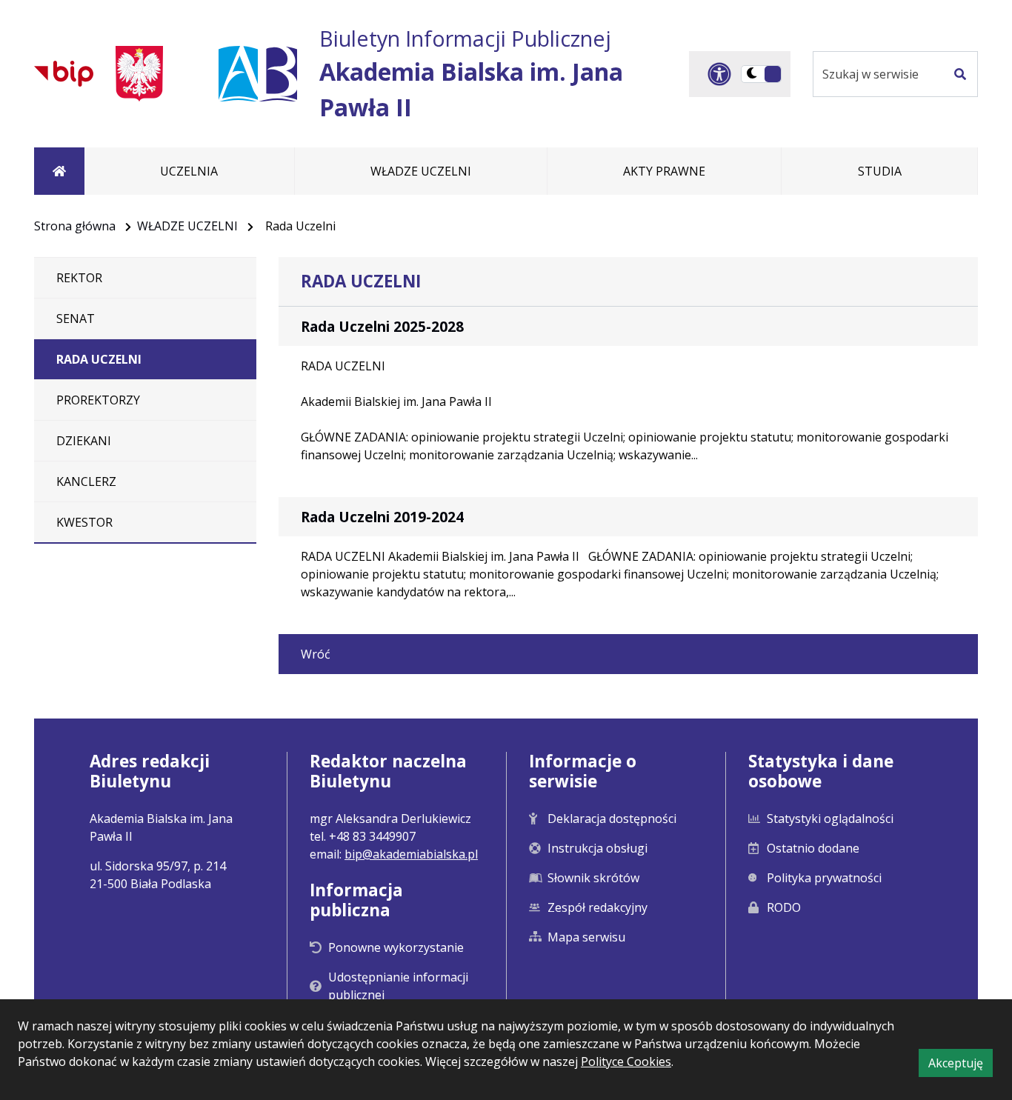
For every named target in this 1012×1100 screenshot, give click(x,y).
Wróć (315, 654)
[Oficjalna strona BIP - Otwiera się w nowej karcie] (63, 73)
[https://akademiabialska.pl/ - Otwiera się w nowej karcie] (258, 73)
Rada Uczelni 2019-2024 (382, 517)
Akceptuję (960, 1065)
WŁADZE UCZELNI (187, 226)
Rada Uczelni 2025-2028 (382, 326)
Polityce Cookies (626, 1061)
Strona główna (75, 226)
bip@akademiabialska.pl (411, 854)
